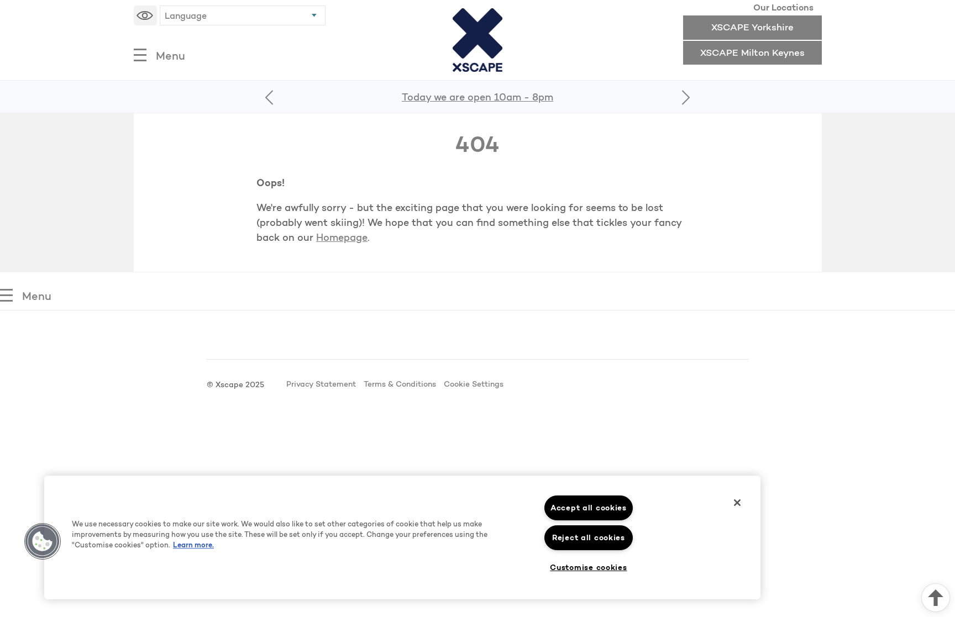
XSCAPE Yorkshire (752, 27)
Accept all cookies (588, 508)
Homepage (342, 237)
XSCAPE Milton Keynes (752, 52)
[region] (402, 537)
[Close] (737, 503)
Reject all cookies (588, 537)
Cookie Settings (473, 384)
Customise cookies (588, 567)
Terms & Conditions (400, 384)
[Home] (478, 40)
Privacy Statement (321, 384)
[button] (42, 541)
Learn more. (193, 544)
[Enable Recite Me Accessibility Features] (145, 15)
